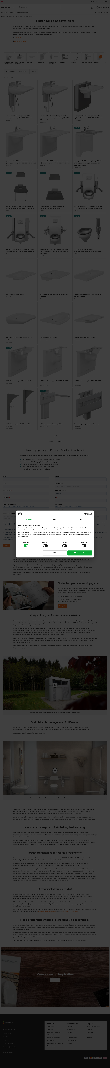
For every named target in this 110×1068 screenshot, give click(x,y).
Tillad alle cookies (79, 553)
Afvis (54, 553)
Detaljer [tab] (55, 519)
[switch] (45, 545)
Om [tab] (81, 519)
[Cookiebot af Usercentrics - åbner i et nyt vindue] (84, 514)
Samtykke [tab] (29, 519)
